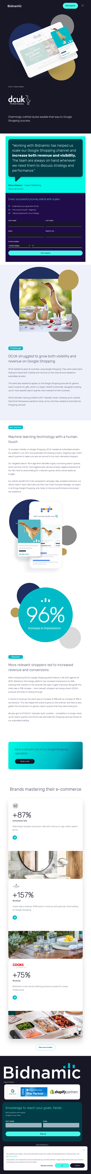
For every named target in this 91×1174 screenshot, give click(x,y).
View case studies (45, 1047)
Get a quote (70, 6)
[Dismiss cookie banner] (84, 1150)
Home (10, 87)
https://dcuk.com (15, 189)
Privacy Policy (13, 1156)
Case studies (19, 87)
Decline (77, 1165)
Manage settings (47, 1165)
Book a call (25, 761)
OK (62, 1165)
